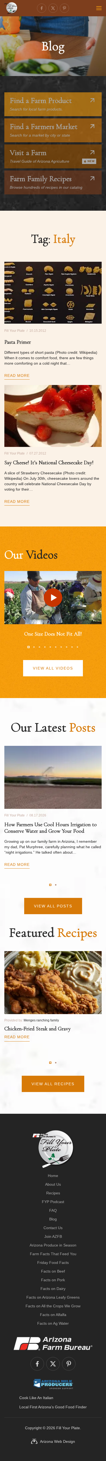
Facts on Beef (53, 1271)
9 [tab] (72, 647)
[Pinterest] (64, 8)
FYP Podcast (53, 1202)
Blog (53, 1219)
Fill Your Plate (68, 1428)
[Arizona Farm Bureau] (53, 1343)
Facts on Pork (53, 1280)
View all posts (53, 906)
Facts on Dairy (53, 1288)
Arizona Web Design (57, 1441)
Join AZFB (53, 1236)
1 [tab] (28, 647)
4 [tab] (44, 647)
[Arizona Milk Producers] (53, 1384)
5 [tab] (50, 647)
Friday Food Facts (53, 1262)
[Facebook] (41, 8)
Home (53, 1175)
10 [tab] (77, 647)
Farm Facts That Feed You (53, 1254)
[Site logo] (53, 1149)
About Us (53, 1184)
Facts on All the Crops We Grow (53, 1306)
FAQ (53, 1210)
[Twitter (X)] (53, 8)
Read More (17, 375)
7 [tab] (61, 647)
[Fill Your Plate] (10, 8)
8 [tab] (66, 647)
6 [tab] (55, 647)
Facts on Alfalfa (53, 1314)
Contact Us (53, 1228)
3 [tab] (39, 647)
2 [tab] (34, 647)
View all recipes (53, 1084)
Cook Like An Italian (36, 1398)
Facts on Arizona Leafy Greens (53, 1297)
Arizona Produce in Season (53, 1245)
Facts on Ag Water (53, 1323)
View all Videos (53, 668)
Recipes (53, 1193)
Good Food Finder (71, 1407)
